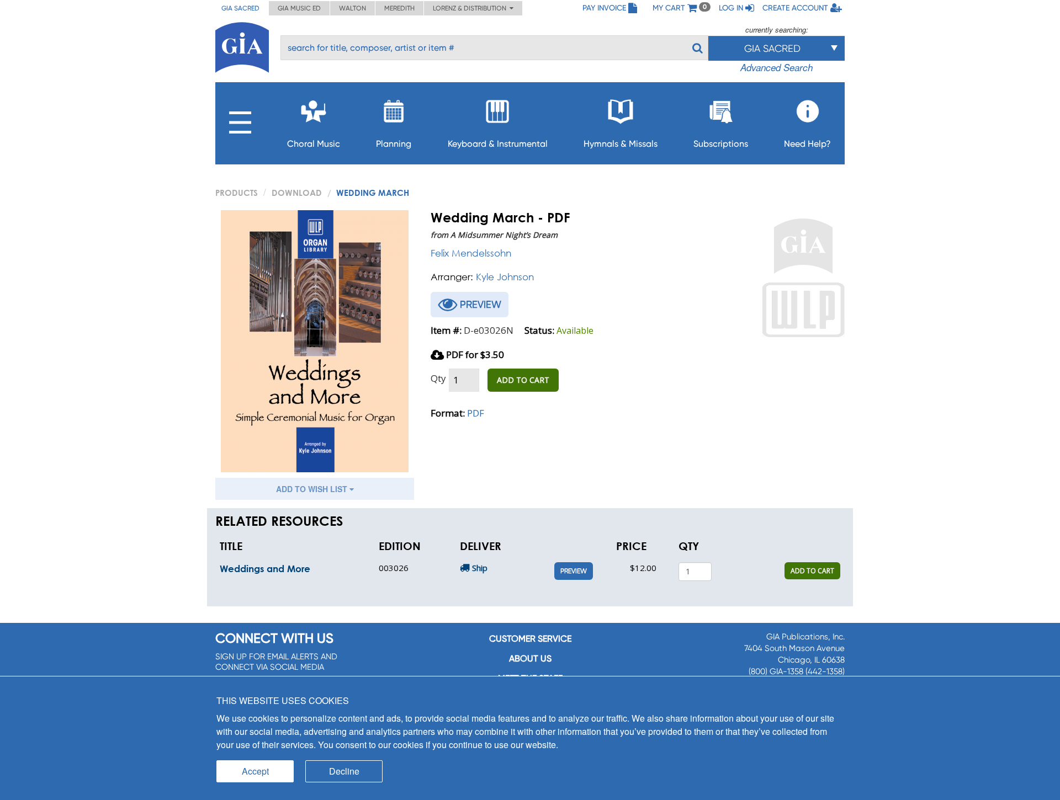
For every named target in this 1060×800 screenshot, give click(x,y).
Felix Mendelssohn (471, 253)
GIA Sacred (240, 8)
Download (297, 193)
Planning (393, 143)
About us (530, 658)
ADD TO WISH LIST (312, 488)
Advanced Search (776, 67)
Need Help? (807, 143)
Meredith (399, 8)
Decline (344, 771)
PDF (475, 413)
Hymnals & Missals (621, 143)
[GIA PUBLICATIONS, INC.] (242, 45)
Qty (438, 378)
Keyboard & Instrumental (498, 143)
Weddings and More (265, 568)
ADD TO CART (523, 380)
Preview (573, 571)
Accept (255, 771)
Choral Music (313, 143)
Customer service (530, 638)
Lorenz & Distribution (471, 8)
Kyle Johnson (505, 276)
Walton (352, 8)
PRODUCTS (236, 193)
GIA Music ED (299, 8)
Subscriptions (720, 143)
